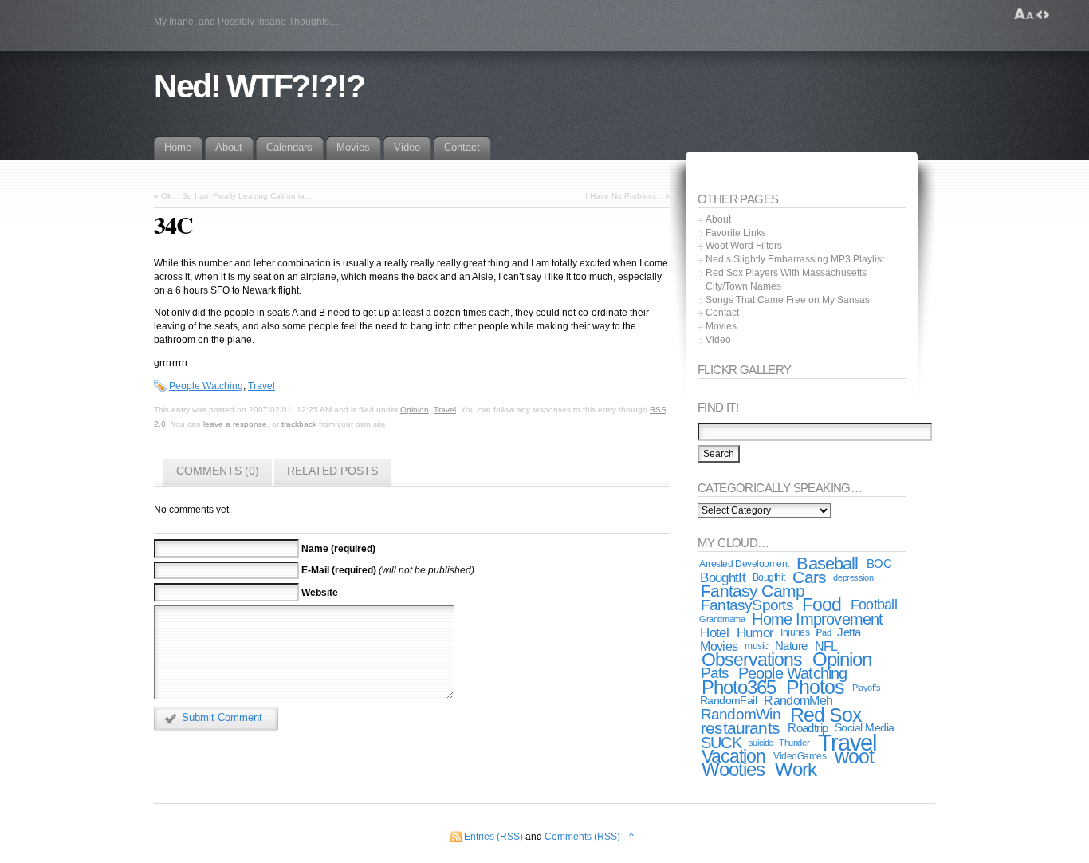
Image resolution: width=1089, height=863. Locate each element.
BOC (879, 564)
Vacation (734, 756)
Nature (791, 646)
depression (853, 577)
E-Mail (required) (338, 570)
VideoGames (799, 756)
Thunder (794, 742)
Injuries (794, 632)
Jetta (848, 632)
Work (795, 769)
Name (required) (338, 548)
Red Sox (826, 714)
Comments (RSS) (582, 836)
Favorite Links (736, 232)
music (757, 646)
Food (821, 604)
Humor (755, 632)
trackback (298, 424)
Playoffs (866, 687)
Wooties (733, 769)
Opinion (414, 409)
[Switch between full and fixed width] (1042, 14)
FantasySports (747, 604)
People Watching (206, 386)
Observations (752, 659)
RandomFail (728, 701)
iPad (823, 632)
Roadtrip (808, 728)
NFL (826, 646)
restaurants (740, 728)
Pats (715, 672)
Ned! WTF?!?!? (259, 86)
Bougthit (769, 577)
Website (319, 591)
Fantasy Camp (752, 590)
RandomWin (740, 714)
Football (874, 604)
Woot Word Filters (744, 245)
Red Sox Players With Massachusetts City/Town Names (786, 279)
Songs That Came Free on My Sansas (788, 299)
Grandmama (722, 619)
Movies (721, 326)
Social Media (864, 728)
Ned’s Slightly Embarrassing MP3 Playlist (795, 259)
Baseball (827, 563)
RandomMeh (798, 700)
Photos (815, 687)
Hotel (714, 632)
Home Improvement (817, 619)
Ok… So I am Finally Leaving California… (237, 195)
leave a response (235, 424)
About (718, 219)
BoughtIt (722, 577)
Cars (809, 577)
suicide (761, 742)
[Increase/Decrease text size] (1024, 14)
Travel (261, 386)
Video (718, 339)
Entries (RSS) (493, 836)
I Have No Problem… (623, 195)
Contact (722, 312)
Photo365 (739, 687)
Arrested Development (743, 563)
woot (854, 756)
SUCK (721, 742)
